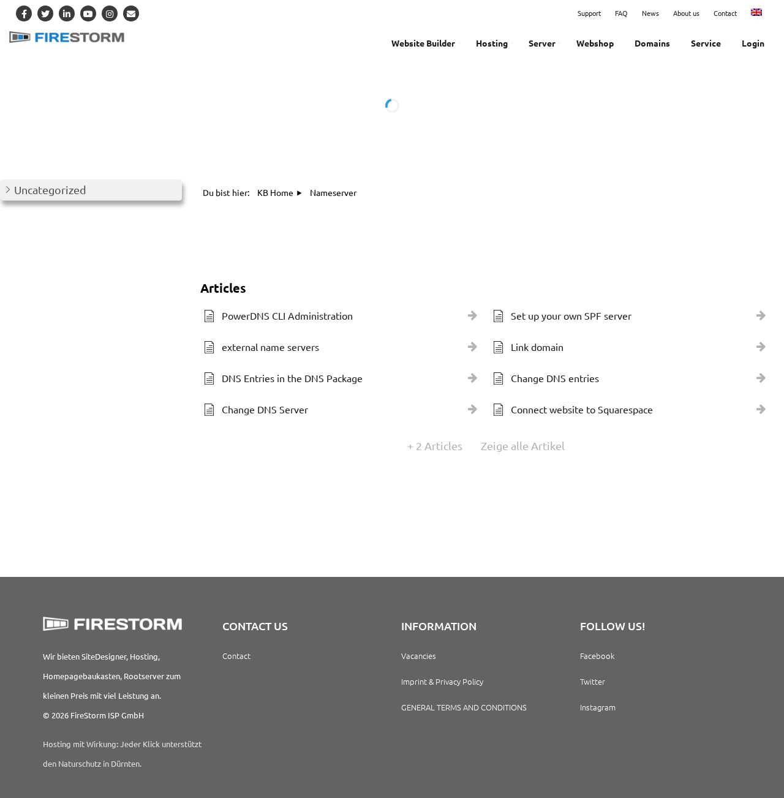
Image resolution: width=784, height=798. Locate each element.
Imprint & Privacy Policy (442, 681)
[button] (91, 190)
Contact (725, 13)
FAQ (621, 13)
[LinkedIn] (67, 13)
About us (686, 13)
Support (589, 13)
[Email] (131, 13)
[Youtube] (88, 13)
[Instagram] (110, 13)
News (650, 13)
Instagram (598, 707)
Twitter (592, 681)
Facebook (597, 655)
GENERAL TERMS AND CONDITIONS (464, 707)
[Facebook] (24, 13)
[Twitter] (45, 13)
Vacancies (418, 655)
